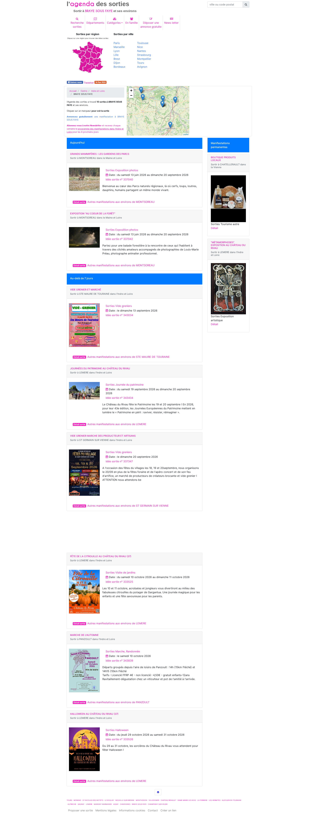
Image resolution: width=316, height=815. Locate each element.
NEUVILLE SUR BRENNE (124, 800)
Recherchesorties (77, 24)
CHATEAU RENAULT (168, 800)
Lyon (116, 51)
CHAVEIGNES (125, 804)
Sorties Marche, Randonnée (123, 651)
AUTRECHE (72, 804)
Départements (95, 22)
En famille (131, 22)
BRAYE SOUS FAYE (139, 804)
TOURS (69, 800)
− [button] (131, 95)
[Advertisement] (204, 56)
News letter (171, 22)
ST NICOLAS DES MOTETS (92, 800)
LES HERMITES (214, 800)
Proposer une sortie (80, 810)
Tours (140, 62)
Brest (117, 58)
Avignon (142, 66)
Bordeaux (119, 66)
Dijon (117, 62)
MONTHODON (141, 800)
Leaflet (185, 134)
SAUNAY (81, 804)
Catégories (114, 22)
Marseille (119, 47)
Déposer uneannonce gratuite (150, 24)
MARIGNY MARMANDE (103, 804)
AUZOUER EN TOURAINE (231, 800)
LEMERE (89, 804)
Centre (84, 91)
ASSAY (115, 804)
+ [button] (131, 90)
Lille (116, 54)
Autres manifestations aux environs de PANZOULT (118, 702)
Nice (140, 47)
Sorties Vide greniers (119, 306)
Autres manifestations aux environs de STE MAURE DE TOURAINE (128, 356)
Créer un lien (168, 810)
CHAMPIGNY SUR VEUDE (158, 804)
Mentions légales (105, 810)
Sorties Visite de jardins (120, 572)
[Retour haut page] (158, 792)
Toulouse (142, 43)
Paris (117, 43)
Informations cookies (132, 810)
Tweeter (89, 82)
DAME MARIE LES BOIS (187, 800)
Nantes (141, 51)
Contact (153, 810)
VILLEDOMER (154, 800)
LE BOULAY (109, 800)
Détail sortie (79, 202)
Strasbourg (144, 54)
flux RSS (101, 82)
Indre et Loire (98, 91)
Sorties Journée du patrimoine (125, 384)
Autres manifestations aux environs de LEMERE (116, 424)
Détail (214, 228)
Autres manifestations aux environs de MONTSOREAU (121, 202)
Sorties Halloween (117, 730)
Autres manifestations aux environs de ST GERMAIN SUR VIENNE (128, 505)
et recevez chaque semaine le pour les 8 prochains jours (95, 128)
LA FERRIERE (202, 800)
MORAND (77, 800)
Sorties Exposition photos (122, 170)
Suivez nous (76, 82)
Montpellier (144, 58)
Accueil (73, 91)
